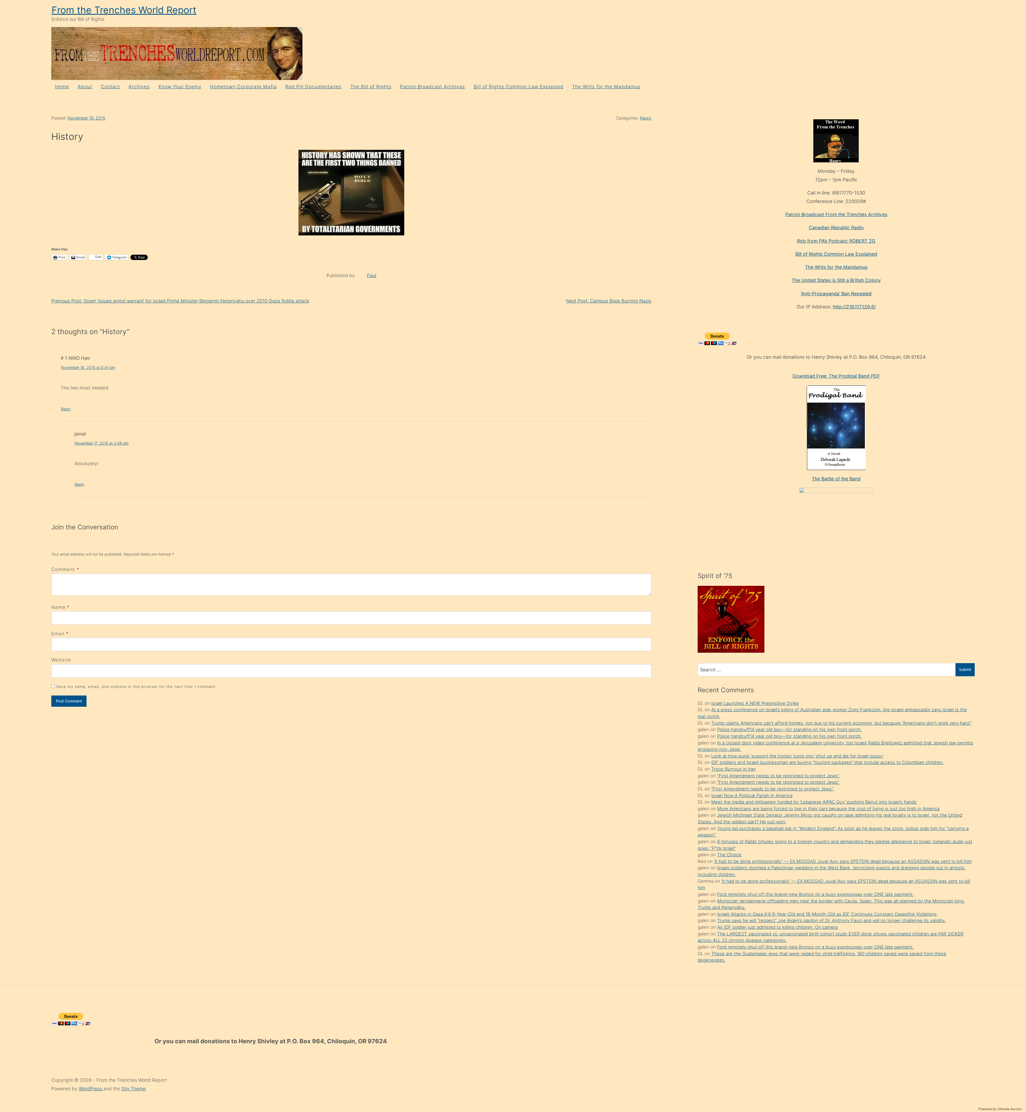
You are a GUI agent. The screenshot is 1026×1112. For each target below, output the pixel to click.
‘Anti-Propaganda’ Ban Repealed (836, 293)
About (85, 86)
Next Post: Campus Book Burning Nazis (608, 301)
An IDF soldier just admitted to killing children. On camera (777, 927)
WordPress (91, 1088)
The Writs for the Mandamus (606, 86)
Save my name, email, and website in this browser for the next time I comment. (136, 686)
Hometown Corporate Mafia (243, 86)
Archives (139, 86)
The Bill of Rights (370, 86)
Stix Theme (133, 1088)
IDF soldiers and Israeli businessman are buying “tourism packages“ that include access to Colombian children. (827, 762)
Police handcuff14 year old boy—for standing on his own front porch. (789, 729)
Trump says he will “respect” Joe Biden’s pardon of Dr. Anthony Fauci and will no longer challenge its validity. (831, 920)
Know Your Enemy (179, 86)
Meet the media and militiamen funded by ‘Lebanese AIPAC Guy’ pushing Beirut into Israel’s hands (814, 802)
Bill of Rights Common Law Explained (518, 86)
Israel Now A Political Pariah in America (751, 795)
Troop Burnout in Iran (733, 769)
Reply (66, 409)
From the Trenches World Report (124, 10)
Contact (110, 86)
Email (58, 633)
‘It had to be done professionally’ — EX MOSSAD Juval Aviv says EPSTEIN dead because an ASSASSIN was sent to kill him (842, 861)
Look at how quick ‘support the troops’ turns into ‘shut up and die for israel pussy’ (797, 756)
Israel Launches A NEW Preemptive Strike (755, 703)
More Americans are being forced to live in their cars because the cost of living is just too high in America (828, 808)
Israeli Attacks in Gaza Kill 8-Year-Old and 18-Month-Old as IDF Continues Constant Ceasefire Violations (827, 914)
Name (58, 607)
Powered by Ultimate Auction (1000, 1109)
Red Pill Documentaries (313, 86)
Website (61, 660)
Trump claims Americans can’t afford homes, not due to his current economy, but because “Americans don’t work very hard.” (841, 723)
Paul (371, 275)
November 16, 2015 (86, 118)
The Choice (729, 854)
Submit (965, 669)
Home (62, 86)
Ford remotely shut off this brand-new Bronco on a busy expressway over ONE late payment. (815, 894)
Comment (65, 569)
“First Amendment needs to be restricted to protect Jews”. (778, 775)
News (645, 118)
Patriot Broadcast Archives (432, 86)
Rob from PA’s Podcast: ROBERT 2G (836, 241)
